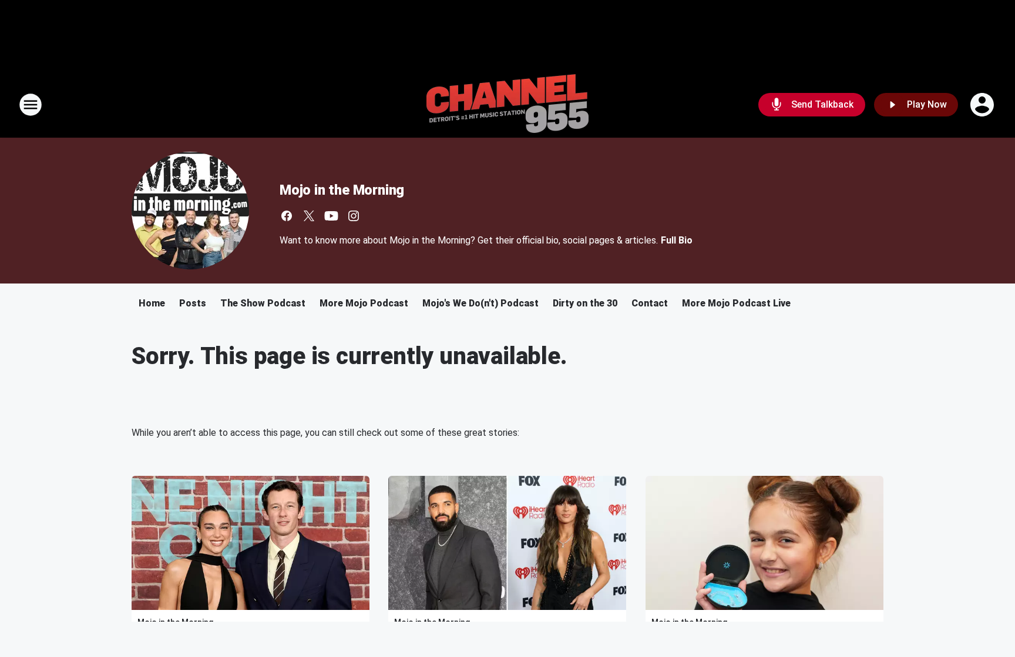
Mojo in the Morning (342, 190)
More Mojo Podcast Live (736, 303)
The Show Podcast (262, 303)
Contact (649, 303)
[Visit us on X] (309, 216)
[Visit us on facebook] (287, 216)
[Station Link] (507, 104)
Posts (192, 303)
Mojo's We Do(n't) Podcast (480, 303)
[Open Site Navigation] (30, 104)
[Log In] (983, 104)
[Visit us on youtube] (331, 216)
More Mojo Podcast (364, 303)
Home (152, 303)
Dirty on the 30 (585, 303)
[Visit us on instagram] (354, 216)
